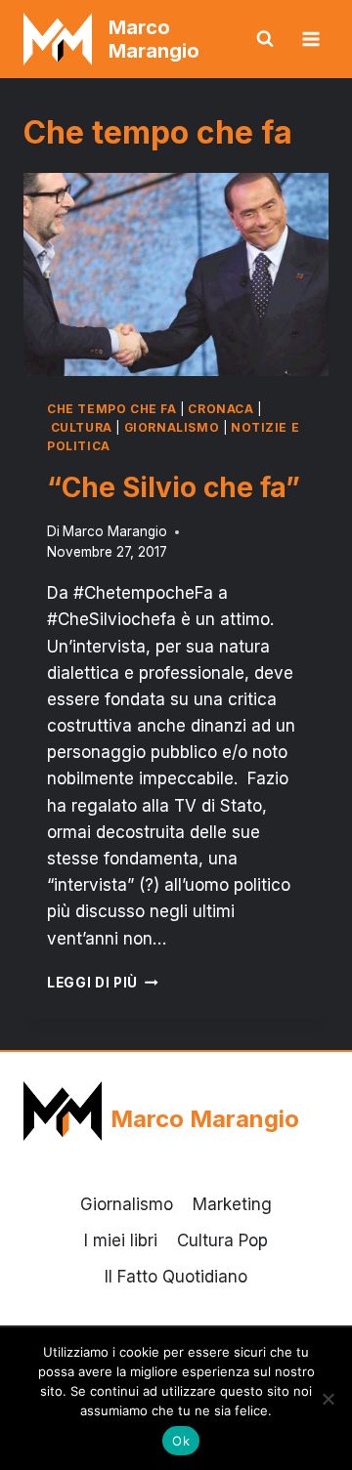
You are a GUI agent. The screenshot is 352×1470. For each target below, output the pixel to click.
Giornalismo (172, 427)
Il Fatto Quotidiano (176, 1276)
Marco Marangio (115, 531)
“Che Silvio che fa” (173, 487)
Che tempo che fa (112, 408)
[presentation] (176, 274)
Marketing (232, 1204)
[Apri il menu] (310, 38)
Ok (181, 1441)
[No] (327, 1398)
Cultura (81, 427)
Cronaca (220, 408)
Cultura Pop (222, 1240)
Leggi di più (102, 982)
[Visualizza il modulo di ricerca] (265, 39)
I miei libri (120, 1240)
